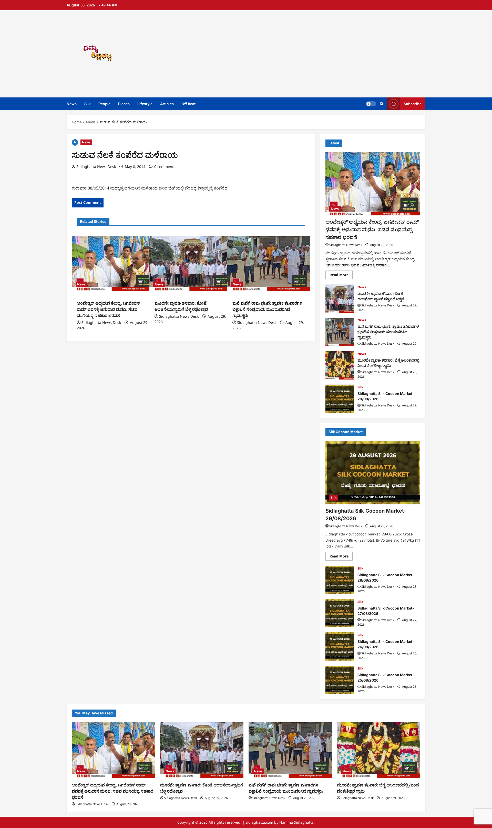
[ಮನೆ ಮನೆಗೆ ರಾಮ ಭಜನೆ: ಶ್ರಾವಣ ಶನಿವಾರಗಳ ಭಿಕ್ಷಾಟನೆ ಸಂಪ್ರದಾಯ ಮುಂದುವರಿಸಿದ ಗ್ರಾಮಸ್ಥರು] (268, 263)
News (72, 104)
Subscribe (413, 104)
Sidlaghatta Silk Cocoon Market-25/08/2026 (339, 680)
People (104, 104)
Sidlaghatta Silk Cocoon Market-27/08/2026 (339, 613)
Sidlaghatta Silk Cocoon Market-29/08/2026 (339, 399)
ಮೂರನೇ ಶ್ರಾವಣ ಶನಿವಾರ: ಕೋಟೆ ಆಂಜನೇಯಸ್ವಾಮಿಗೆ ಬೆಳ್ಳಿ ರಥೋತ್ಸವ (339, 299)
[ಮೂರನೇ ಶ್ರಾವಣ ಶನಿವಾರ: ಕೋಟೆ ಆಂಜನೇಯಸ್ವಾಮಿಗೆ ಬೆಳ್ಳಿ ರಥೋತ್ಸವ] (190, 263)
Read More (341, 276)
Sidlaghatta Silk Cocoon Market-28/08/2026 (339, 580)
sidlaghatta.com (259, 822)
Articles (167, 104)
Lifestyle (144, 104)
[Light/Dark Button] (371, 103)
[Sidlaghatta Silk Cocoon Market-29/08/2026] (372, 472)
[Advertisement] (319, 54)
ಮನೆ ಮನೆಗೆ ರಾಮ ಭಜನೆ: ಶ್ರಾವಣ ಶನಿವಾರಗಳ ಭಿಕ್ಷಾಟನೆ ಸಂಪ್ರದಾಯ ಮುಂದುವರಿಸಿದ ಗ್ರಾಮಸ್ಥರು (267, 309)
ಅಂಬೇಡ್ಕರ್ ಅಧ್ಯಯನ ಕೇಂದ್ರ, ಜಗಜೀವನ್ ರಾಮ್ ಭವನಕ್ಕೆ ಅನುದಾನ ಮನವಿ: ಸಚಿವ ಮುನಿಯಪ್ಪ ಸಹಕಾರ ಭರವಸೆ (108, 309)
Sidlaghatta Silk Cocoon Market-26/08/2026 (339, 646)
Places (124, 104)
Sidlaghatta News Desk (96, 166)
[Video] (75, 141)
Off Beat (188, 104)
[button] (381, 104)
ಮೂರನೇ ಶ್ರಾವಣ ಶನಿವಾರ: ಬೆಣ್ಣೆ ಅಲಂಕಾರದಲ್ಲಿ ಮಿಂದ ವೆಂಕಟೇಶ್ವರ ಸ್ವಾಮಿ (339, 365)
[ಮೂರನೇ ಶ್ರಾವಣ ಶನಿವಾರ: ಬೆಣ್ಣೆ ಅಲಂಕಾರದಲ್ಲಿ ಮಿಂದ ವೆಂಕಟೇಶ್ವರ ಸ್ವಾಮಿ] (378, 750)
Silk (87, 104)
